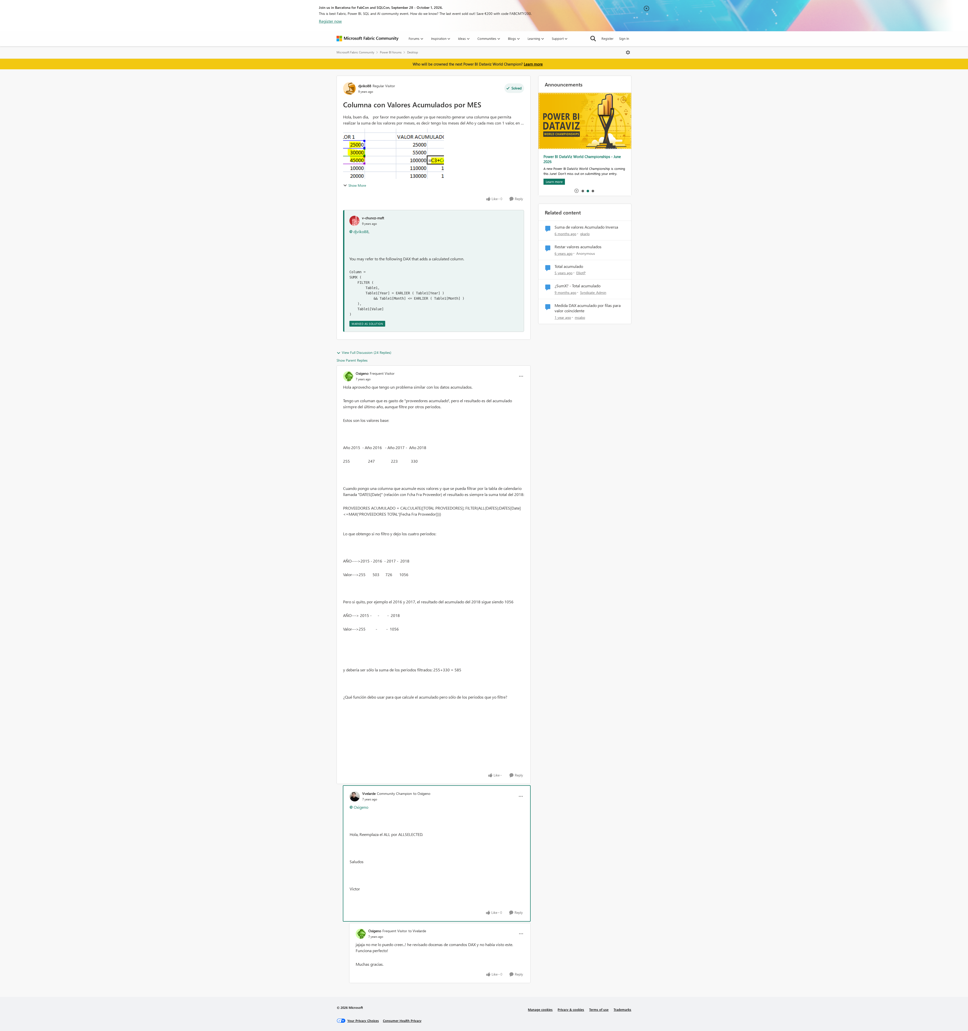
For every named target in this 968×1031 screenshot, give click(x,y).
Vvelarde (369, 793)
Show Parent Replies (352, 360)
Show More (357, 185)
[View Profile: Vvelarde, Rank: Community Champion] (355, 796)
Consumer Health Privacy (402, 1020)
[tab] (582, 190)
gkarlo (585, 233)
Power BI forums (391, 52)
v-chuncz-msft (373, 217)
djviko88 (364, 85)
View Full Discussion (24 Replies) (366, 352)
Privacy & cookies (571, 1009)
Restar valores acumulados (578, 246)
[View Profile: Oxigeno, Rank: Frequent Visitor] (348, 376)
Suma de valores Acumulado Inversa (586, 227)
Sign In (624, 38)
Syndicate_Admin (593, 292)
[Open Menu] (627, 52)
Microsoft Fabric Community (355, 52)
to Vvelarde (417, 930)
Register (607, 38)
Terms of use (599, 1009)
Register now (330, 21)
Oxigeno (362, 373)
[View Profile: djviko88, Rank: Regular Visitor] (349, 88)
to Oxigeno (421, 793)
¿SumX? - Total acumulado (577, 285)
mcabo (580, 317)
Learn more (533, 64)
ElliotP (581, 272)
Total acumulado (569, 266)
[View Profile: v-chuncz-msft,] (354, 221)
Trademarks (622, 1009)
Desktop (412, 52)
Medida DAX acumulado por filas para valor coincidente (588, 308)
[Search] (593, 39)
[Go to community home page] (368, 38)
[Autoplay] (576, 190)
